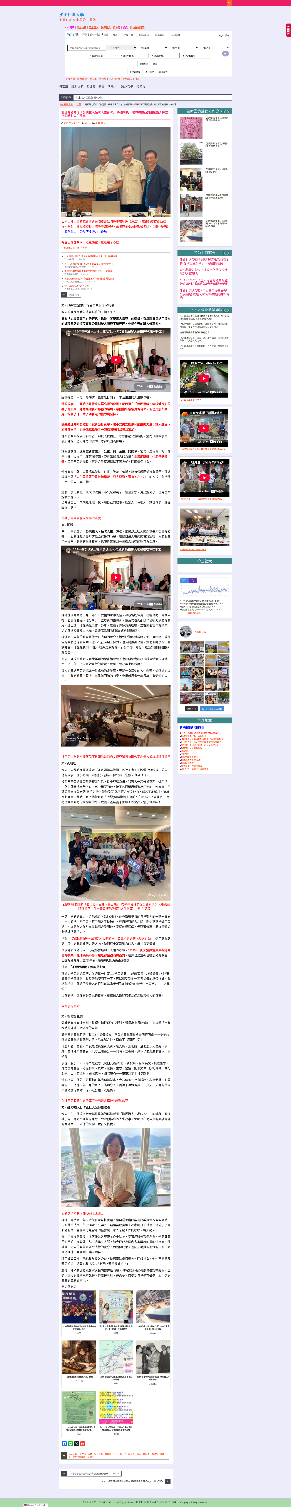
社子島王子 (120, 1454)
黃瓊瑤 (90, 1457)
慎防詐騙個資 (137, 27)
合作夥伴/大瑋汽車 (72, 289)
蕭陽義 (146, 1454)
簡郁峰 (131, 1454)
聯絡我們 (127, 86)
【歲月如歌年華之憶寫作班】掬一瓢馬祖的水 (216, 196)
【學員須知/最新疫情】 (74, 282)
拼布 (137, 79)
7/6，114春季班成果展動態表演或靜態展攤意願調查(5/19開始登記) (132, 1481)
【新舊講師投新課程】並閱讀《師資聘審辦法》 (203, 736)
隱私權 (141, 86)
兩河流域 (73, 1454)
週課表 (90, 86)
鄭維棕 (155, 1454)
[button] (224, 112)
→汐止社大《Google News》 (74, 248)
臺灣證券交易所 (71, 274)
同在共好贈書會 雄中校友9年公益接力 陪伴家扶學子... (89, 264)
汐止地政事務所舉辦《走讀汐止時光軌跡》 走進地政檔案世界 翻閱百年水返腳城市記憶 (204, 313)
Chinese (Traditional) (36, 1505)
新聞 (102, 86)
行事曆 (116, 27)
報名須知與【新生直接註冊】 (195, 732)
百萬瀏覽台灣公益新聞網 (75, 267)
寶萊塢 (102, 79)
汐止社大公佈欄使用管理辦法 (195, 765)
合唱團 (71, 79)
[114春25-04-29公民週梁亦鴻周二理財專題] (211, 694)
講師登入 (106, 27)
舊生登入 (94, 27)
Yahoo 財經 (69, 259)
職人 (103, 123)
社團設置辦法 (187, 759)
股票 (117, 79)
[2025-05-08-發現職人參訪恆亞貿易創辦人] (211, 681)
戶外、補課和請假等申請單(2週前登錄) (199, 729)
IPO (111, 79)
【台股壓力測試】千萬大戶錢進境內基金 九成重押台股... (91, 256)
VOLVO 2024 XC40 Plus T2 (76, 286)
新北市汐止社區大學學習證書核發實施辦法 (201, 738)
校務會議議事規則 (189, 753)
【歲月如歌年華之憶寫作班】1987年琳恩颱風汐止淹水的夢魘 (216, 223)
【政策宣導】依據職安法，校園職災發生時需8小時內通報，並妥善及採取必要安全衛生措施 (203, 322)
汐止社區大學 (71, 14)
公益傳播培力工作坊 (93, 231)
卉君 (90, 1454)
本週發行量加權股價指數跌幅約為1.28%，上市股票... (89, 271)
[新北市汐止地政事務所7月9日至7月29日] (186, 644)
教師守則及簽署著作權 (191, 744)
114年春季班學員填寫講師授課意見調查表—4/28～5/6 (94, 1474)
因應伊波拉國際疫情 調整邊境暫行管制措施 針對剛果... (90, 278)
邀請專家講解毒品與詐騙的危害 (194, 329)
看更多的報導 (194, 609)
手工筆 (93, 79)
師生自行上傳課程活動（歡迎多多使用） (200, 741)
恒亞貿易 (98, 1454)
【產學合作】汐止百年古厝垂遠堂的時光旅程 (201, 495)
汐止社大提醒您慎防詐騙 (89, 97)
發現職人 (127, 79)
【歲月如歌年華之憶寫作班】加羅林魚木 (216, 144)
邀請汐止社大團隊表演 (191, 762)
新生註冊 (81, 27)
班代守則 (185, 747)
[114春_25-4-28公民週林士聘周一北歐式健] (198, 694)
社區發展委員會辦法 (190, 756)
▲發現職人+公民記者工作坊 (193, 546)
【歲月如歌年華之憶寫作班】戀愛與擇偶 (216, 119)
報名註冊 (77, 86)
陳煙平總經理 (79, 1457)
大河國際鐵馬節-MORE (190, 396)
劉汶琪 (82, 1454)
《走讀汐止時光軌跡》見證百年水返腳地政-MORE (203, 446)
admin (87, 123)
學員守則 (185, 750)
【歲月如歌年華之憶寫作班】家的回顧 (216, 170)
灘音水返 (82, 79)
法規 (111, 86)
